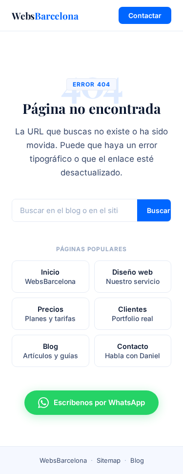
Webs (45, 15)
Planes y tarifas (50, 314)
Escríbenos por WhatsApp (99, 402)
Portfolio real (132, 314)
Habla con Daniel (132, 351)
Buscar (158, 210)
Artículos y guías (50, 351)
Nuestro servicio (133, 276)
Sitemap (109, 460)
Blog (137, 460)
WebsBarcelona (50, 276)
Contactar (145, 15)
